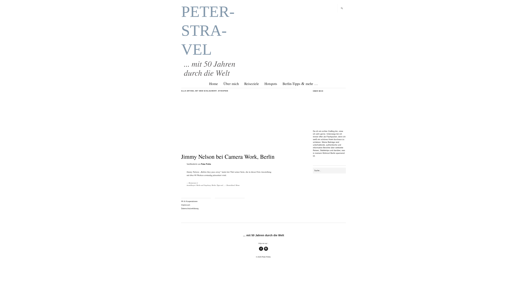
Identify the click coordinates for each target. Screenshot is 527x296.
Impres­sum (185, 205)
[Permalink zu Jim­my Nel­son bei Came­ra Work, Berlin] (238, 147)
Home (213, 83)
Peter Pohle (206, 164)
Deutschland (231, 185)
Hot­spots (270, 83)
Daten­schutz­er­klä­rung (189, 208)
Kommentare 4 (193, 183)
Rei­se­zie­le (251, 83)
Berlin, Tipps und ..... (218, 185)
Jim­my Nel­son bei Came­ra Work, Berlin (227, 156)
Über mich (231, 83)
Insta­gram (266, 250)
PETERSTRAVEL (208, 30)
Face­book (261, 250)
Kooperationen (189, 201)
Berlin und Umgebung (204, 185)
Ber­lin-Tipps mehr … (300, 83)
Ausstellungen (191, 185)
